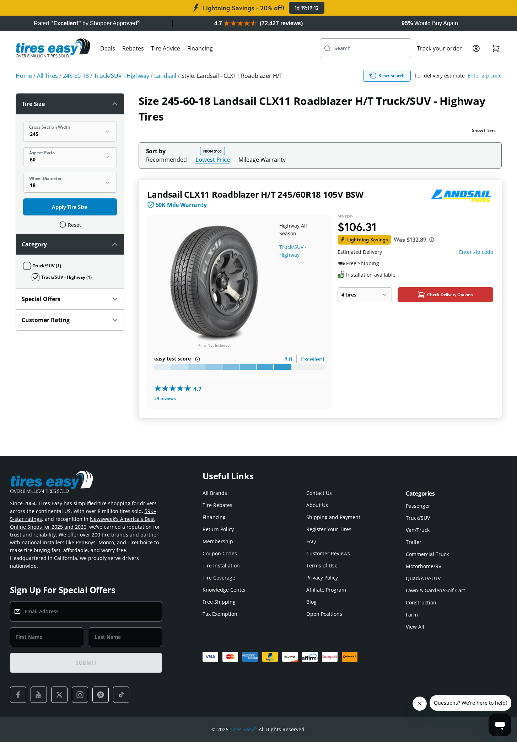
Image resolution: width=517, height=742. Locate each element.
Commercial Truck (427, 554)
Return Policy (218, 529)
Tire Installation (221, 565)
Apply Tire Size (70, 206)
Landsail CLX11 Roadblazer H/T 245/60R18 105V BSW (255, 194)
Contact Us (319, 493)
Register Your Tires (328, 529)
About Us (317, 505)
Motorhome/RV (423, 566)
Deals (107, 48)
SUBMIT (86, 663)
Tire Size (33, 104)
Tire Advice (165, 48)
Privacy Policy (322, 577)
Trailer (413, 542)
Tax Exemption (220, 613)
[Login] (476, 48)
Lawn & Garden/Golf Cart (435, 590)
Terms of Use (322, 565)
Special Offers (41, 299)
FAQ (311, 541)
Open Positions (324, 613)
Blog (311, 601)
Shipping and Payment (333, 517)
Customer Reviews (328, 553)
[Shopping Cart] (496, 48)
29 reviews (165, 398)
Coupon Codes (220, 553)
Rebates (133, 48)
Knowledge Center (224, 589)
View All (415, 626)
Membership (218, 541)
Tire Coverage (219, 577)
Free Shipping (219, 601)
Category (34, 244)
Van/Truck (418, 530)
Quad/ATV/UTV (423, 578)
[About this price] (432, 240)
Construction (421, 602)
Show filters (484, 130)
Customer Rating (46, 320)
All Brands (215, 493)
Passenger (418, 505)
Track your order (439, 48)
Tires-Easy (243, 729)
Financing (200, 48)
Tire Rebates (217, 505)
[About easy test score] (198, 359)
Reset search (391, 76)
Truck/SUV (418, 517)
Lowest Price (212, 159)
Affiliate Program (326, 589)
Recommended (166, 160)
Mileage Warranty (262, 160)
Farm (412, 614)
